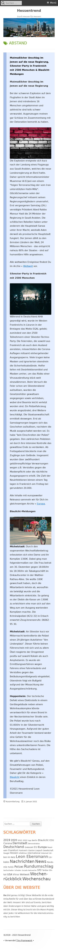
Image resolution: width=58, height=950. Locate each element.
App (29, 840)
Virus (16, 874)
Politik (11, 867)
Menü (53, 2)
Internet (44, 853)
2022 (25, 840)
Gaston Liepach (35, 850)
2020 (14, 840)
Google (6, 853)
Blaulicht (14, 777)
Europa (41, 503)
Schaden (17, 870)
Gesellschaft (48, 850)
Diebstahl (29, 847)
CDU (51, 840)
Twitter (45, 870)
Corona (7, 843)
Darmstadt (20, 843)
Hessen (14, 853)
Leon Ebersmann (32, 856)
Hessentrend (29, 11)
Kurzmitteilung (12, 801)
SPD (39, 870)
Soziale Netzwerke (29, 870)
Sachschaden (8, 870)
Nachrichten (22, 861)
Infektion (23, 853)
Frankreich (23, 850)
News (40, 861)
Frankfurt (13, 850)
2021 (20, 840)
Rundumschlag (38, 866)
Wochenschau (36, 878)
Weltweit (28, 266)
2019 (6, 840)
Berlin (34, 840)
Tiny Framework (24, 940)
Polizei (18, 866)
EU (35, 847)
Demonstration (34, 844)
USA (9, 874)
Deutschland (13, 847)
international (34, 853)
